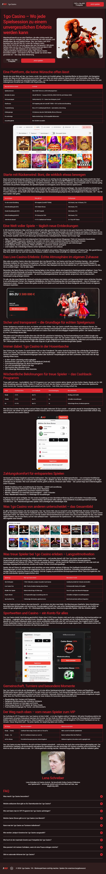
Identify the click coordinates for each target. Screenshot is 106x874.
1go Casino (12, 4)
